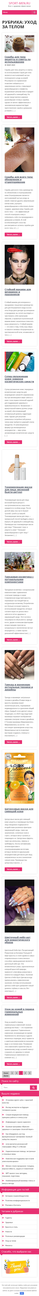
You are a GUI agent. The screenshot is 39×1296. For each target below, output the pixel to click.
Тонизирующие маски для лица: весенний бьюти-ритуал (18, 489)
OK (22, 1293)
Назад (6, 1073)
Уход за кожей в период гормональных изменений (19, 1011)
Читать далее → (13, 117)
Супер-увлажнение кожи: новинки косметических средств (19, 379)
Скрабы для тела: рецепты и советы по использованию (18, 59)
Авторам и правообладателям (17, 1196)
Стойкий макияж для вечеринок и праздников (18, 292)
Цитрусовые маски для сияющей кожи (19, 810)
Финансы (8, 1245)
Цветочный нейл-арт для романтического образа (17, 940)
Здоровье (9, 1222)
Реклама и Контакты (13, 1205)
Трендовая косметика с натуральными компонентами (19, 579)
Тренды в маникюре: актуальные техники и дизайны (19, 687)
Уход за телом (10, 1241)
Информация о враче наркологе (18, 1122)
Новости (8, 1232)
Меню (5, 12)
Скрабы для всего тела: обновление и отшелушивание (19, 179)
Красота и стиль (11, 1227)
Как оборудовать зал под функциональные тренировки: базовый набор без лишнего (17, 1136)
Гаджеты (8, 1218)
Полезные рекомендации (15, 1236)
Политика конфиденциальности (17, 1200)
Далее (6, 1076)
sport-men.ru (19, 3)
